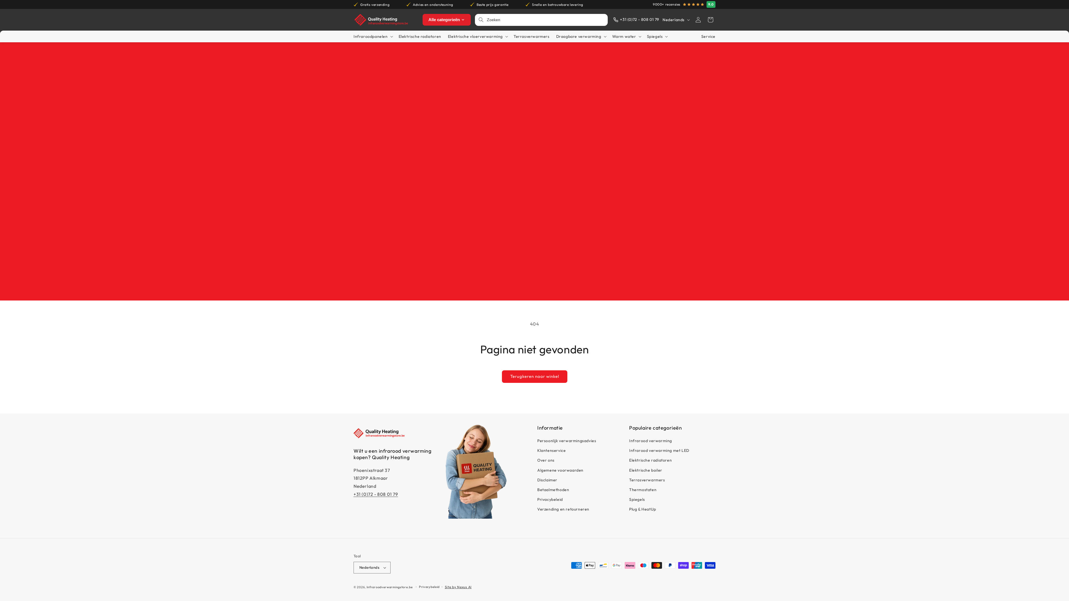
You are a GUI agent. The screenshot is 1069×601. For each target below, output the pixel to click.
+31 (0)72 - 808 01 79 (376, 494)
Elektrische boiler (645, 470)
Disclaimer (547, 479)
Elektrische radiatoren (650, 460)
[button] (710, 20)
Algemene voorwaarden (560, 470)
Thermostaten (642, 489)
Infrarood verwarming (650, 440)
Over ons (546, 460)
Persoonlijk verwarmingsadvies (566, 440)
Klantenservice (551, 450)
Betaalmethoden (553, 489)
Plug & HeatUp (642, 509)
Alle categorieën (444, 19)
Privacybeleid (550, 499)
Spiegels (637, 499)
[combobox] (546, 20)
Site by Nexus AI (458, 587)
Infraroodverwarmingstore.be (390, 587)
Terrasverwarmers (647, 479)
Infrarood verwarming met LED (659, 450)
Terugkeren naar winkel (534, 376)
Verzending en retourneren (563, 509)
